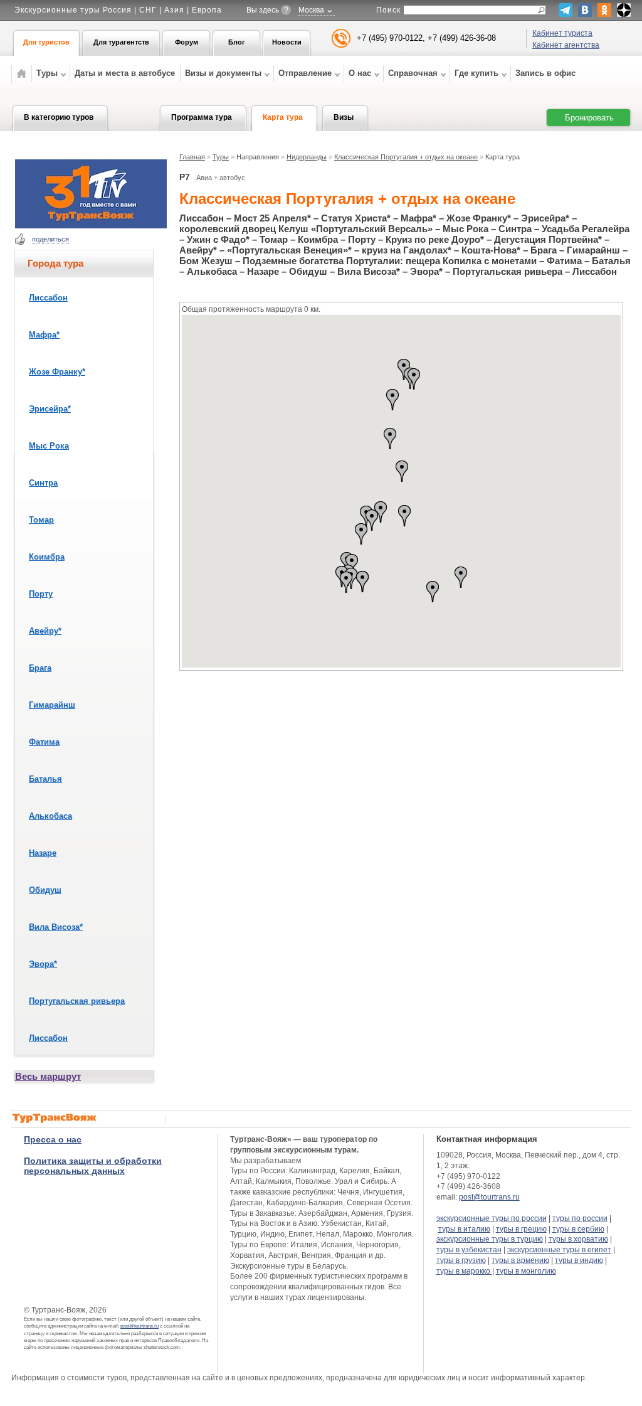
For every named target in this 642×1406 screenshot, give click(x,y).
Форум (186, 42)
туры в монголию (526, 1271)
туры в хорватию (578, 1239)
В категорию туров (58, 117)
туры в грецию (521, 1229)
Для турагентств (121, 42)
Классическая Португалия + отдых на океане (406, 157)
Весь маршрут (48, 1076)
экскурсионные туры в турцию (489, 1239)
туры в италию (464, 1229)
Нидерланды (307, 157)
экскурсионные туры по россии (491, 1218)
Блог (236, 42)
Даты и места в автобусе (125, 73)
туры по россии (580, 1218)
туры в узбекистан (469, 1249)
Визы (344, 117)
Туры (221, 157)
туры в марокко (464, 1271)
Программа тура (201, 117)
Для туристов (46, 42)
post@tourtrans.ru (139, 1326)
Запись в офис (545, 73)
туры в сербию (578, 1229)
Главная (192, 157)
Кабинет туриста (562, 33)
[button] (404, 515)
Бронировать (589, 117)
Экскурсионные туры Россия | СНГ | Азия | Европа (118, 10)
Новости (287, 42)
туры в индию (579, 1260)
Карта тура (283, 117)
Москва (311, 10)
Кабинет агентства (565, 45)
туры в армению (520, 1260)
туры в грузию (461, 1260)
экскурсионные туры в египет (559, 1249)
